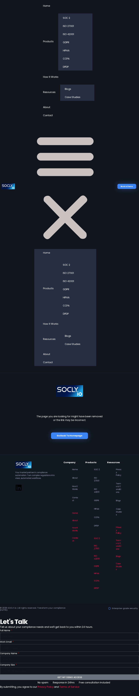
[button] (65, 186)
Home (46, 5)
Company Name (9, 653)
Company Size (7, 664)
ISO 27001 (68, 26)
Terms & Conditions (118, 487)
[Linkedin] (18, 487)
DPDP (66, 66)
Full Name (5, 630)
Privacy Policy (118, 472)
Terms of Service (69, 687)
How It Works (50, 77)
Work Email (6, 641)
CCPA (66, 58)
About (46, 107)
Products (48, 41)
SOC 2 (66, 18)
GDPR (66, 42)
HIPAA (66, 50)
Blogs (68, 89)
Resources (49, 92)
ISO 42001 (68, 34)
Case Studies (72, 97)
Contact (48, 115)
